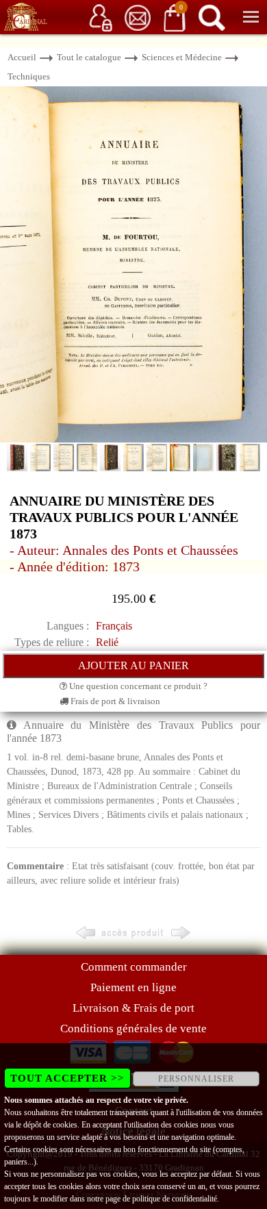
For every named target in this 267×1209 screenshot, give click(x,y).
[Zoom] (133, 263)
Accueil (22, 57)
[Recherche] (211, 17)
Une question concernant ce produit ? (137, 686)
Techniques (29, 76)
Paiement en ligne (133, 987)
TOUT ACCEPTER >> (67, 1078)
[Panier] (174, 17)
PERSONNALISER (196, 1079)
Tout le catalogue (89, 57)
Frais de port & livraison (114, 701)
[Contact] (137, 17)
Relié (107, 642)
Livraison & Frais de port (133, 1007)
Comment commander (134, 966)
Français (114, 626)
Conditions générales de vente (133, 1028)
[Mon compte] (100, 17)
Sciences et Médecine (182, 57)
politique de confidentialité (174, 1199)
